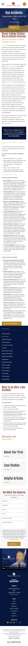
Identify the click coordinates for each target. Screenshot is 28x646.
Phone (3, 509)
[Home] (13, 4)
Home (14, 601)
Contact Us (14, 615)
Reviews (14, 613)
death (24, 82)
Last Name (4, 505)
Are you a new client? (7, 518)
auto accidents (12, 66)
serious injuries (9, 82)
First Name (4, 501)
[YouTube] (7, 622)
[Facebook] (20, 622)
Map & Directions (14, 594)
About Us (14, 603)
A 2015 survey (5, 45)
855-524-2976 (14, 581)
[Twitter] (17, 622)
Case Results (14, 611)
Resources (14, 606)
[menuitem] (14, 333)
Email (3, 513)
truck (6, 66)
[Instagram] (11, 622)
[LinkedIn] (14, 622)
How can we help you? (7, 522)
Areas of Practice (14, 608)
